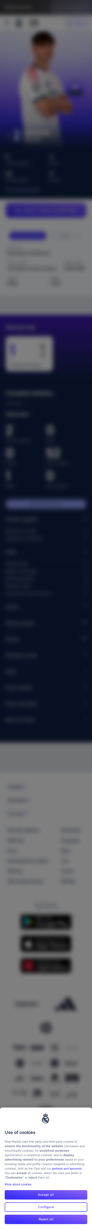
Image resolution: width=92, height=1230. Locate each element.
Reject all (46, 1219)
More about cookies (18, 1184)
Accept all (46, 1194)
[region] (46, 1169)
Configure (46, 1207)
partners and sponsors (66, 1168)
